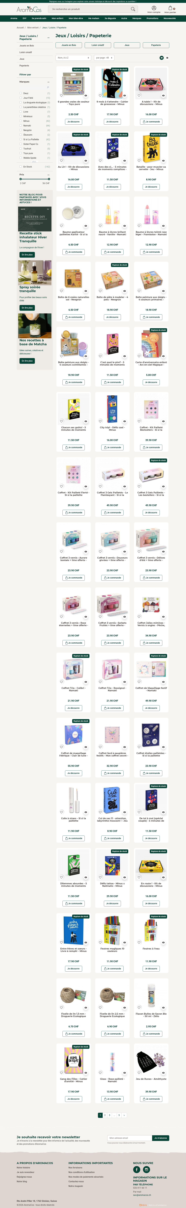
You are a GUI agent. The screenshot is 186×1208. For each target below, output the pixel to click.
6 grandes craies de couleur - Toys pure (73, 102)
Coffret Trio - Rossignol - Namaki (112, 689)
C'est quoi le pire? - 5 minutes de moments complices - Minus (112, 364)
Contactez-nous (76, 1181)
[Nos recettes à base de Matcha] (34, 325)
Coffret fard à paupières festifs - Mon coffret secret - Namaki (112, 755)
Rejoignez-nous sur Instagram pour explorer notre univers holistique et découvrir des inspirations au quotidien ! (93, 1)
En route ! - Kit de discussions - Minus (151, 884)
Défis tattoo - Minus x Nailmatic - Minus (112, 884)
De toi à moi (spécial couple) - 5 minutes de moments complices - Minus (151, 822)
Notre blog (22, 1181)
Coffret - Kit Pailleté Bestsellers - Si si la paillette (151, 430)
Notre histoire (23, 1167)
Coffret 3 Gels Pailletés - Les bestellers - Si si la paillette (151, 495)
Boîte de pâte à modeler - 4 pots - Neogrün (112, 298)
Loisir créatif (25, 52)
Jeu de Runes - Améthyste (151, 1079)
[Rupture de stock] (73, 83)
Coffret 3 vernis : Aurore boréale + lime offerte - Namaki (73, 560)
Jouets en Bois (26, 45)
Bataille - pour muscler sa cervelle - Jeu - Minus (151, 168)
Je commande (153, 121)
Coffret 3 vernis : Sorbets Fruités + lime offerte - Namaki (112, 625)
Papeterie (24, 65)
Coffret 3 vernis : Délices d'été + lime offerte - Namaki (151, 560)
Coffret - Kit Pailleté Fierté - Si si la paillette (73, 493)
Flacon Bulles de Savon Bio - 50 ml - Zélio (151, 1015)
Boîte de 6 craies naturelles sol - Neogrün (73, 298)
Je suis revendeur (25, 1172)
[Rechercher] (133, 9)
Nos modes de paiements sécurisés (85, 1177)
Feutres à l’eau (151, 948)
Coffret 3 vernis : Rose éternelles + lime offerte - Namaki (73, 625)
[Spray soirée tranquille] (34, 272)
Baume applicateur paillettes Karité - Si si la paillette (74, 234)
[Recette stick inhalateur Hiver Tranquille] (34, 219)
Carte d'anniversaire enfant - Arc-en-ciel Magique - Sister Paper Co (151, 364)
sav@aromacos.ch (142, 1195)
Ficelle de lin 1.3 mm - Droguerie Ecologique (73, 1015)
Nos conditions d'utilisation (81, 1172)
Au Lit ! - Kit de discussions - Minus (73, 168)
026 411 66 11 (140, 1188)
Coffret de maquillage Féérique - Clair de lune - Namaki (73, 755)
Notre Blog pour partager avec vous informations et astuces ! (32, 198)
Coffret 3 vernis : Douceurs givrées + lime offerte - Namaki (112, 560)
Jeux (21, 59)
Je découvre (73, 121)
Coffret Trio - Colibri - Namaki (74, 689)
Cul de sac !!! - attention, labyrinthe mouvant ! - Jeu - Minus (112, 820)
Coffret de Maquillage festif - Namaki (151, 689)
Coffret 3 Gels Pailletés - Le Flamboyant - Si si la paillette (112, 495)
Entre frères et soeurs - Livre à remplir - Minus (73, 949)
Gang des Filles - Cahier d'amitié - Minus (73, 1080)
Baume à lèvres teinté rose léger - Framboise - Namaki (151, 233)
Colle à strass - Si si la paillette (73, 819)
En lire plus (27, 254)
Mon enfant (33, 27)
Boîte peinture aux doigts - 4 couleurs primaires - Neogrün (151, 299)
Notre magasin (75, 1186)
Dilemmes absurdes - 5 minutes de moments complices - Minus (73, 886)
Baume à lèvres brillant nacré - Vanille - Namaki (112, 233)
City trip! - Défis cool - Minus (112, 428)
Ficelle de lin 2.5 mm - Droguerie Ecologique (112, 1015)
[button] (170, 9)
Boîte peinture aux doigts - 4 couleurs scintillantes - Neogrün (73, 364)
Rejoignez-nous (24, 1177)
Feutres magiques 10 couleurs (112, 949)
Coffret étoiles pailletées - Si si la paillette (151, 754)
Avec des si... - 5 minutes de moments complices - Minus (112, 169)
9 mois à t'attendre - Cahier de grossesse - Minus (112, 102)
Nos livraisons (75, 1167)
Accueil (20, 27)
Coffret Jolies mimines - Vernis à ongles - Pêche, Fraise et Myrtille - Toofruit (151, 625)
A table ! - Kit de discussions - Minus (151, 102)
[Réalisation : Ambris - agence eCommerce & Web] (153, 1205)
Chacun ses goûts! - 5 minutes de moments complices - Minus (73, 430)
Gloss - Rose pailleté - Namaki (112, 1080)
